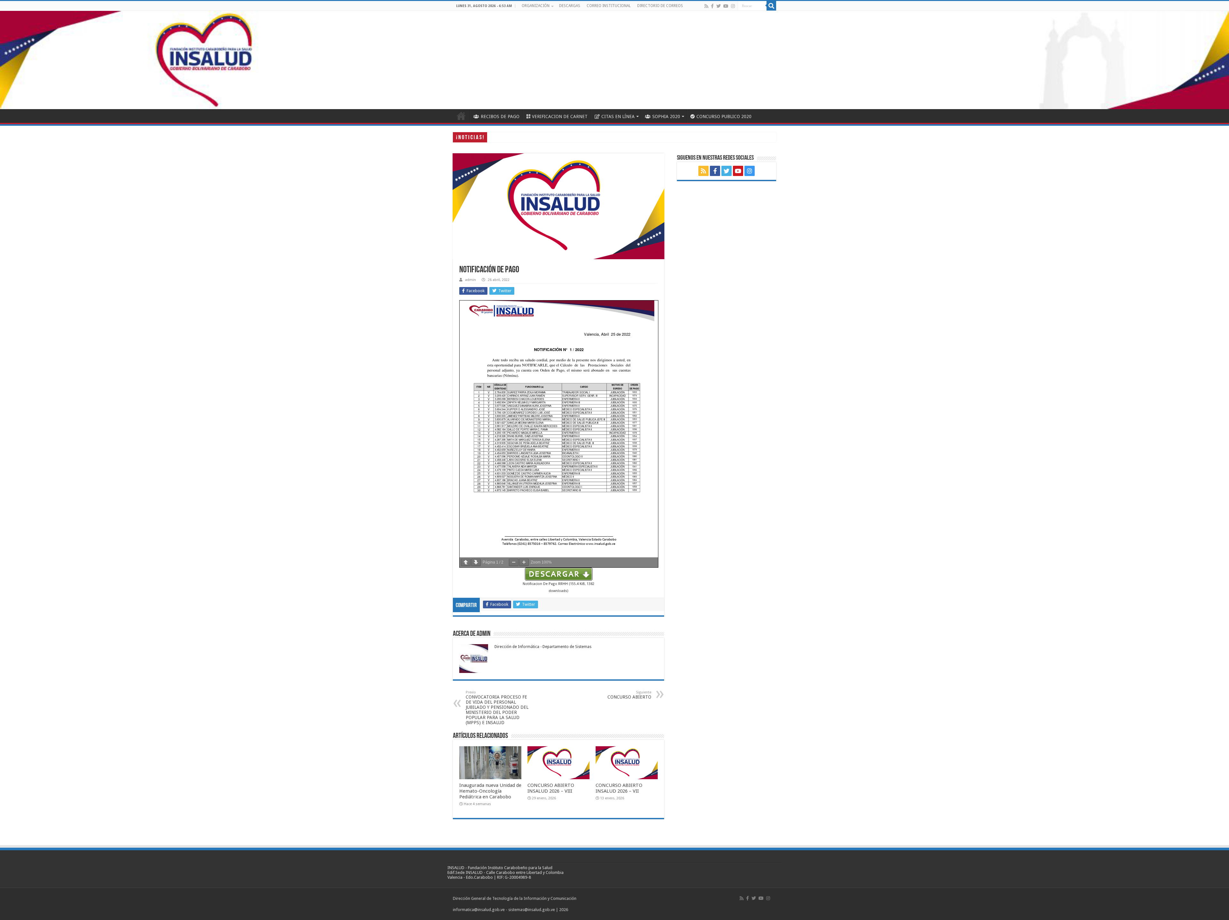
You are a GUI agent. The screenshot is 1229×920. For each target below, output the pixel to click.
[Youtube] (726, 6)
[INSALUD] (614, 60)
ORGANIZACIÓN (536, 6)
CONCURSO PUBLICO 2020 (723, 116)
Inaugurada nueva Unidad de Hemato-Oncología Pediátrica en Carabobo (490, 791)
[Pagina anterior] (465, 562)
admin (470, 280)
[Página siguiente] (476, 562)
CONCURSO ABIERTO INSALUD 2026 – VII (619, 788)
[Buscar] (771, 6)
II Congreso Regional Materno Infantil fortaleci (537, 137)
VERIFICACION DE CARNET (560, 116)
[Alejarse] (513, 562)
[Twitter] (718, 6)
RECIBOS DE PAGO (500, 116)
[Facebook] (712, 6)
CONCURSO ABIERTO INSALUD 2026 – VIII (550, 788)
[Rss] (706, 6)
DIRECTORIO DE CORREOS (660, 6)
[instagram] (732, 6)
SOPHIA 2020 (666, 116)
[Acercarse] (524, 562)
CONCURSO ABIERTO (629, 695)
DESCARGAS (569, 6)
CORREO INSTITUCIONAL (609, 6)
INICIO (461, 116)
